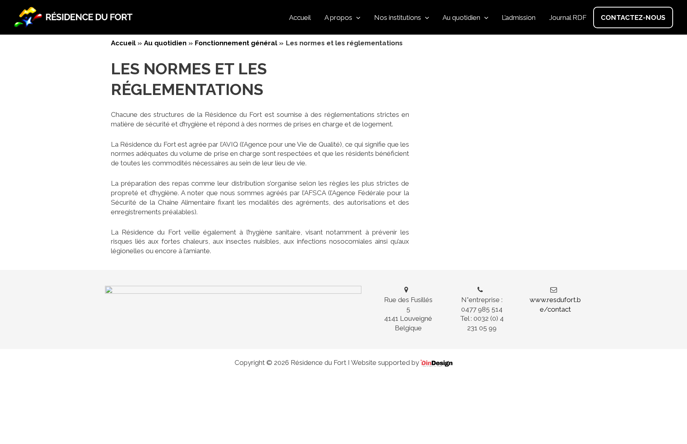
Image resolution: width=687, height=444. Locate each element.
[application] (356, 17)
